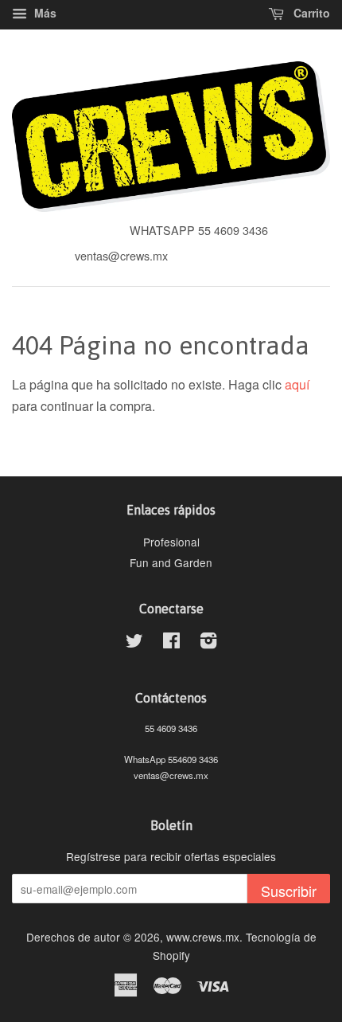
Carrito (310, 13)
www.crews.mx (202, 937)
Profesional (171, 542)
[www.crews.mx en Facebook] (171, 643)
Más (43, 13)
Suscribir (289, 890)
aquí (297, 384)
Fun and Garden (171, 562)
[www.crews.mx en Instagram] (208, 643)
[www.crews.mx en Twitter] (134, 643)
